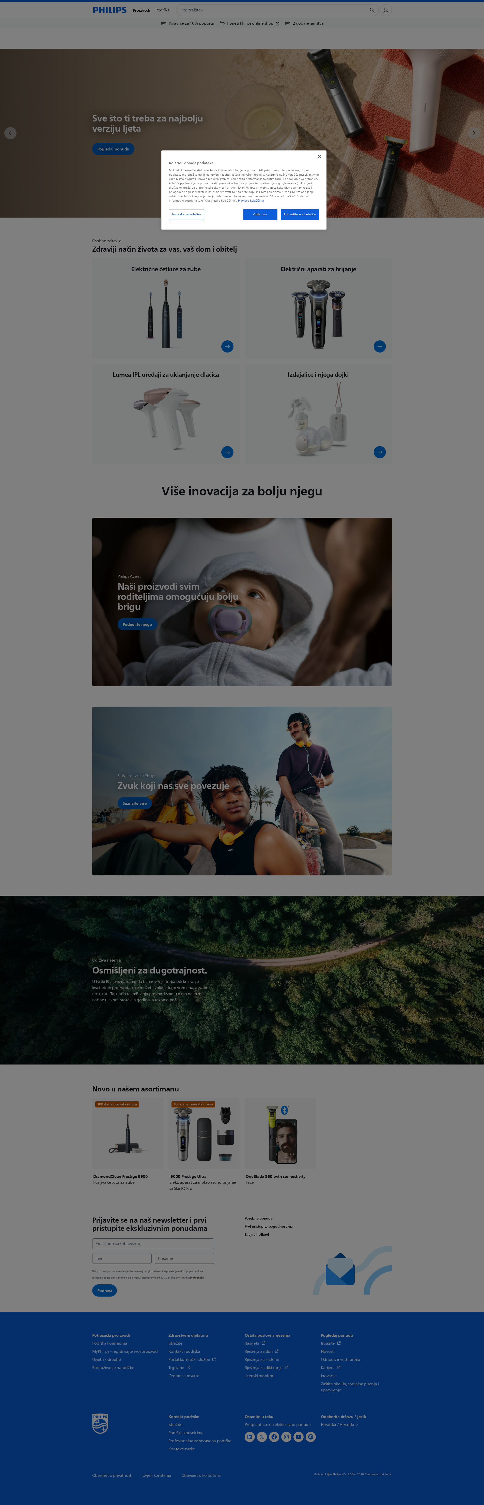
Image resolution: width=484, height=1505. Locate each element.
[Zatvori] (319, 156)
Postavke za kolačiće (186, 214)
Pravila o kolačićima (251, 200)
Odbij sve (260, 214)
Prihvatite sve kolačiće (300, 214)
